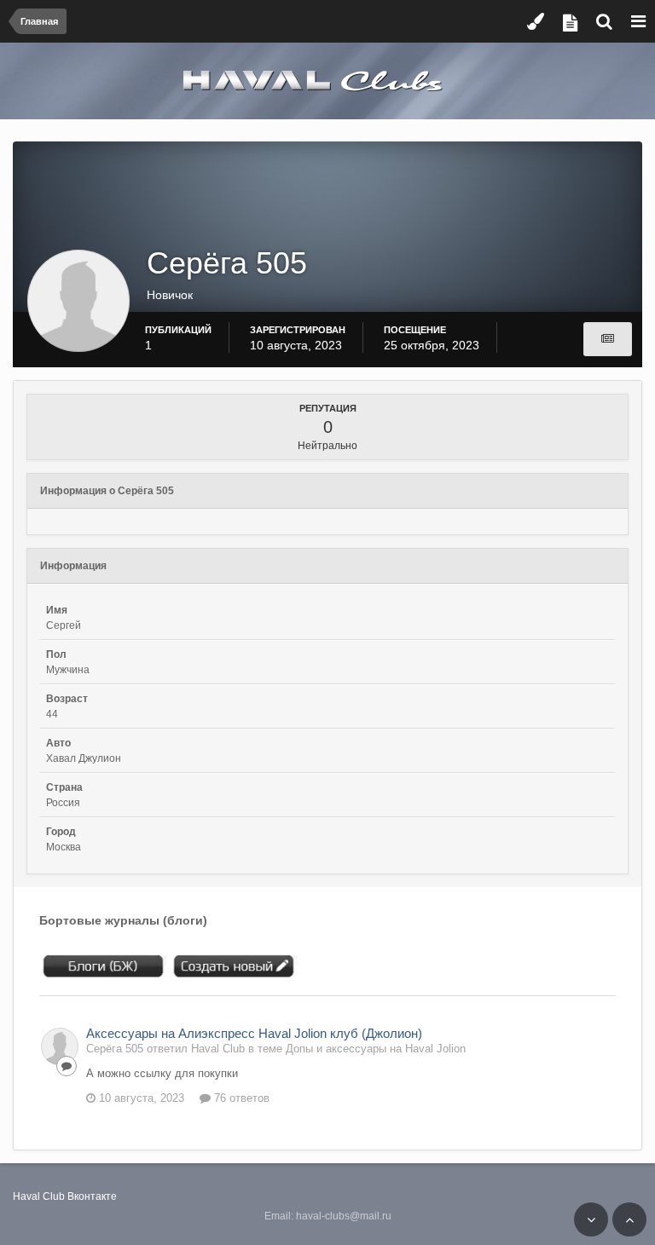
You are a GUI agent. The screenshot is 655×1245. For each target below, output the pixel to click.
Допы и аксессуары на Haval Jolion (376, 1048)
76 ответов (240, 1098)
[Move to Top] (629, 1219)
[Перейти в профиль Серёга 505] (59, 1046)
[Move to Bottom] (591, 1219)
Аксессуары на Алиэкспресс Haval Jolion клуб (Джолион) (254, 1033)
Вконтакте (92, 1196)
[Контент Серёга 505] (607, 339)
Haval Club (39, 1196)
